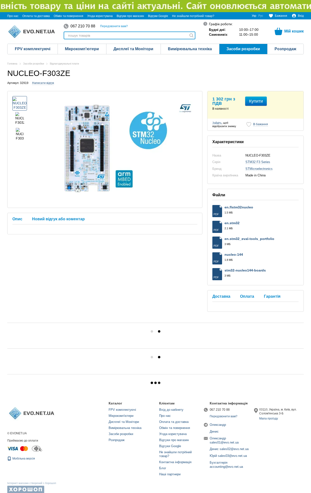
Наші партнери (170, 474)
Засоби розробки (243, 49)
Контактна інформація (175, 462)
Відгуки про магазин (130, 16)
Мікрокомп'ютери (82, 49)
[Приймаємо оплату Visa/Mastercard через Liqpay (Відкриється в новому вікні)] (18, 448)
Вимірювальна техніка (190, 49)
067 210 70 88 (82, 26)
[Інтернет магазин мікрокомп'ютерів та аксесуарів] (31, 413)
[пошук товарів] (191, 35)
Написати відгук (43, 83)
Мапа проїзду (268, 418)
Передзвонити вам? (114, 26)
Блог (162, 468)
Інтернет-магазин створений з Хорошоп (31, 483)
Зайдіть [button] (217, 122)
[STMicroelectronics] (185, 108)
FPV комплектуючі (32, 49)
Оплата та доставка (36, 16)
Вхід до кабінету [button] (171, 409)
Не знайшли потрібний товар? (193, 16)
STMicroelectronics (259, 169)
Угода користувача (100, 16)
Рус (260, 15)
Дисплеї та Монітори (133, 49)
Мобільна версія (23, 458)
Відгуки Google (158, 16)
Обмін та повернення (68, 16)
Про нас (12, 16)
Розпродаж (285, 49)
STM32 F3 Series (257, 162)
